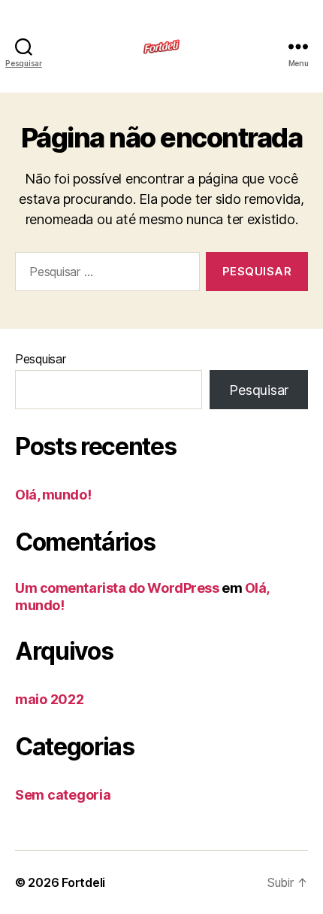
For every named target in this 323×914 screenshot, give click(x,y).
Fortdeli (83, 882)
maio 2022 (49, 699)
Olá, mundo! (53, 495)
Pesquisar (40, 358)
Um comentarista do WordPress (117, 588)
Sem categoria (63, 795)
